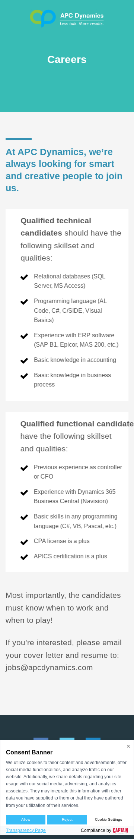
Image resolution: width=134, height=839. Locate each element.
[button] (11, 18)
